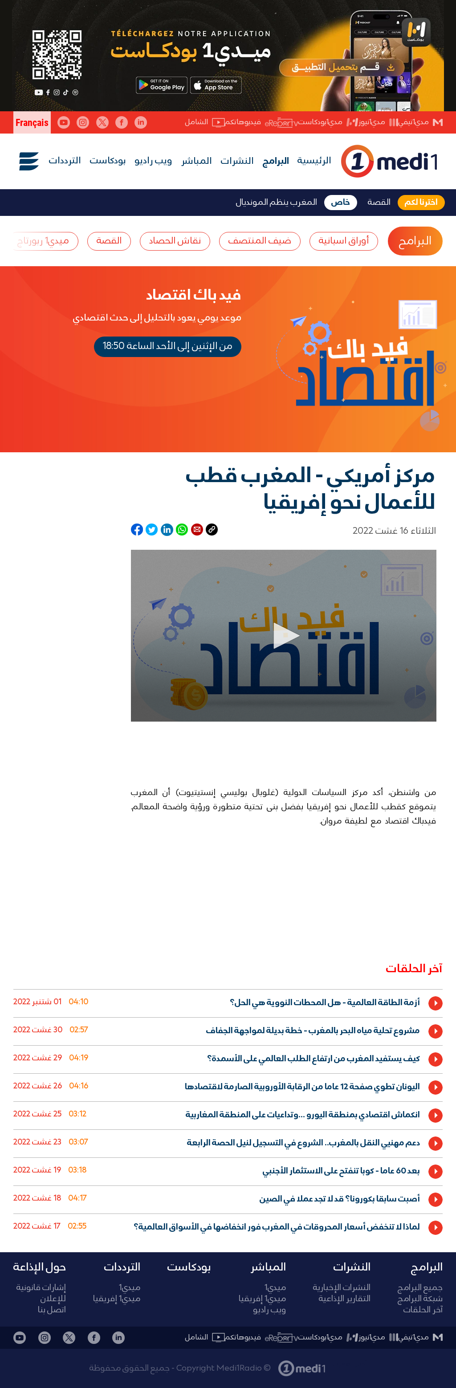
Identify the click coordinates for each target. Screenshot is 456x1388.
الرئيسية (314, 161)
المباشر (196, 161)
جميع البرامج (420, 1288)
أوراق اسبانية (344, 241)
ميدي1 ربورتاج (43, 241)
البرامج (276, 161)
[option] (228, 1003)
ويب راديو (153, 161)
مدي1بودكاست (320, 122)
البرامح (415, 241)
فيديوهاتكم (243, 122)
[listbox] (228, 1114)
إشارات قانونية (41, 1288)
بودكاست (108, 161)
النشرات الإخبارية (341, 1288)
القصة (109, 241)
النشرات (237, 161)
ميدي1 (275, 1288)
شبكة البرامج (420, 1299)
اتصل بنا (52, 1310)
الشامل (196, 122)
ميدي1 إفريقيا (262, 1299)
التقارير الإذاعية (344, 1299)
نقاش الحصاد (175, 241)
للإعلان (53, 1299)
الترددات (65, 161)
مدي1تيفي (414, 122)
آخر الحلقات (423, 1310)
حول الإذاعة (39, 1267)
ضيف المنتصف (259, 241)
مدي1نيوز (371, 122)
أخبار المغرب (349, 1364)
